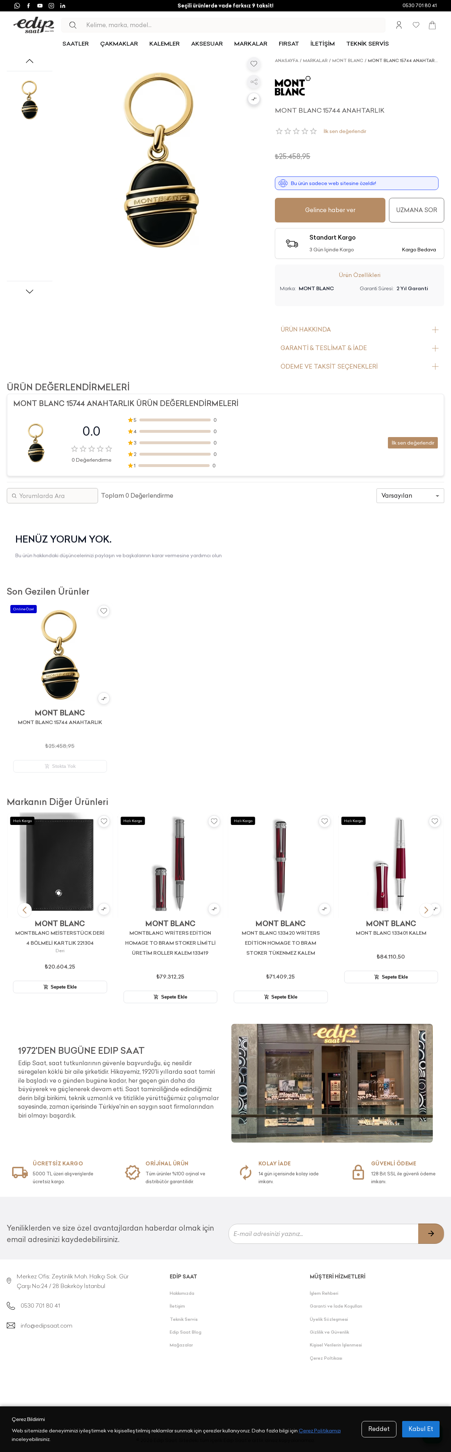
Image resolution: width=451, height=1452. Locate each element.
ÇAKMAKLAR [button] (119, 43)
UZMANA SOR (416, 210)
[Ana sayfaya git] (33, 25)
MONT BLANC (347, 60)
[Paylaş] (254, 81)
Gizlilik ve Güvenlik (329, 1332)
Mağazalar (181, 1345)
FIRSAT (289, 43)
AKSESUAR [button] (207, 43)
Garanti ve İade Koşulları (336, 1306)
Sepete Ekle (64, 987)
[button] (254, 99)
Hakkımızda (182, 1293)
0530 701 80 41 (420, 5)
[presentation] (119, 1080)
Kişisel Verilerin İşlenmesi (336, 1345)
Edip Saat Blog (185, 1332)
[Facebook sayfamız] (28, 6)
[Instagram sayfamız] (51, 6)
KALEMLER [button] (164, 43)
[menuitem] (75, 43)
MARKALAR (250, 43)
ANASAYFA (286, 60)
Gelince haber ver (330, 210)
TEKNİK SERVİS (367, 43)
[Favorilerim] (416, 25)
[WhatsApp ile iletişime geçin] (17, 6)
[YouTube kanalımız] (40, 6)
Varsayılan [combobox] (396, 495)
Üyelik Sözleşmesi (329, 1319)
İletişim (177, 1306)
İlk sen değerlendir (345, 131)
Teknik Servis (184, 1319)
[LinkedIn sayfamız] (63, 6)
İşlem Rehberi (324, 1293)
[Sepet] (432, 25)
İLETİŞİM (323, 43)
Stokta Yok (64, 766)
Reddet (379, 1428)
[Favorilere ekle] (254, 64)
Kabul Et (421, 1428)
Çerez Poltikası (326, 1358)
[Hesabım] (399, 25)
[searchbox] (235, 25)
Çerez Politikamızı (320, 1430)
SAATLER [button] (75, 43)
